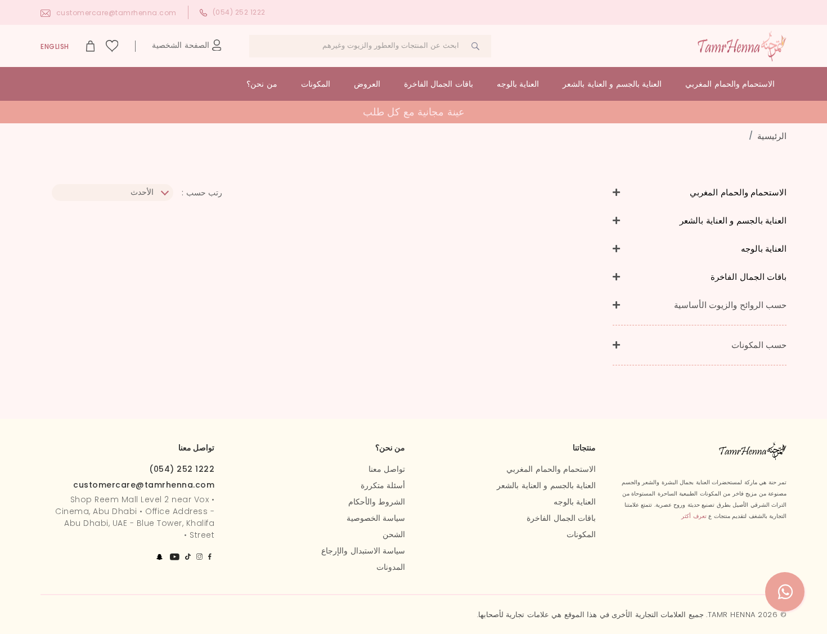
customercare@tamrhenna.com (116, 12)
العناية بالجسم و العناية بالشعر (612, 84)
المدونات (390, 567)
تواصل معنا (387, 469)
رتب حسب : (202, 192)
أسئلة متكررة (383, 485)
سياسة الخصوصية (376, 518)
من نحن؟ (261, 84)
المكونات (315, 84)
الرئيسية (771, 136)
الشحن (394, 534)
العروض (367, 84)
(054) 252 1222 (239, 12)
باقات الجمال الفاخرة (438, 84)
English (55, 46)
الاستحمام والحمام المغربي (730, 84)
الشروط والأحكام (377, 501)
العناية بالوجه (518, 84)
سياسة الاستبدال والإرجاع (363, 550)
